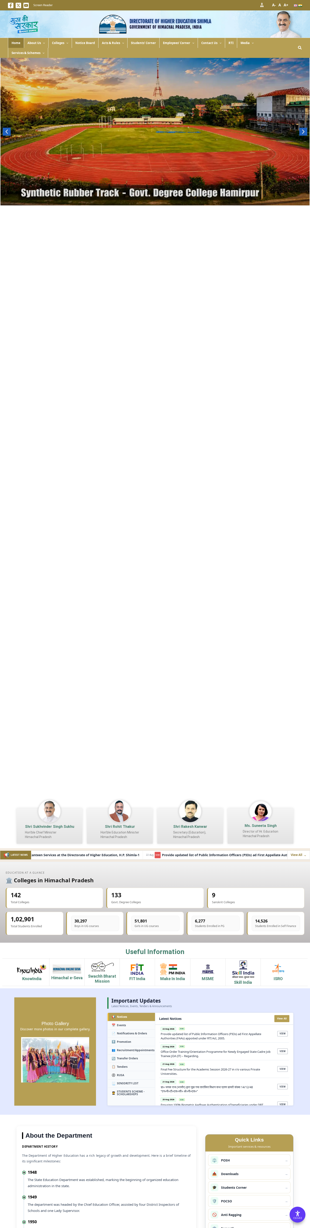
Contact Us (209, 43)
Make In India (172, 978)
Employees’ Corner (176, 43)
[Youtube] (26, 5)
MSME (208, 978)
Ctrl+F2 (297, 1218)
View (282, 1033)
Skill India (243, 982)
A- (274, 5)
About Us (34, 43)
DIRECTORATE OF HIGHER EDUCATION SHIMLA (170, 21)
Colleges (58, 43)
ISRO (278, 978)
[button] (43, 42)
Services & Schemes (26, 53)
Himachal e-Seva (67, 977)
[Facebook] (10, 5)
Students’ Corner (143, 43)
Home (16, 43)
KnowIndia (32, 978)
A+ (286, 5)
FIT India (137, 978)
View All (282, 1018)
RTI (231, 43)
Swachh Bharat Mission (102, 979)
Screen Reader (43, 5)
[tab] (131, 1017)
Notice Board (85, 43)
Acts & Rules (111, 43)
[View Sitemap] (261, 4)
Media (245, 43)
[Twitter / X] (18, 5)
